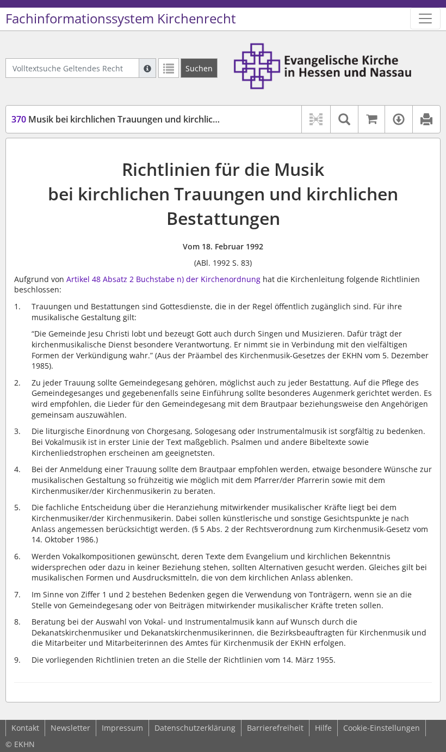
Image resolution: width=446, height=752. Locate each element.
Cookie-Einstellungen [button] (381, 728)
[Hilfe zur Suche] (147, 68)
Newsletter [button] (70, 728)
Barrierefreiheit (275, 728)
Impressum (122, 728)
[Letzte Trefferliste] (168, 68)
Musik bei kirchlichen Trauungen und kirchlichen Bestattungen (149, 119)
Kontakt (25, 728)
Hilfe (323, 728)
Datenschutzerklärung (195, 728)
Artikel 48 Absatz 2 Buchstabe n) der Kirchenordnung (163, 279)
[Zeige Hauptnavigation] (425, 18)
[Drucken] (426, 119)
